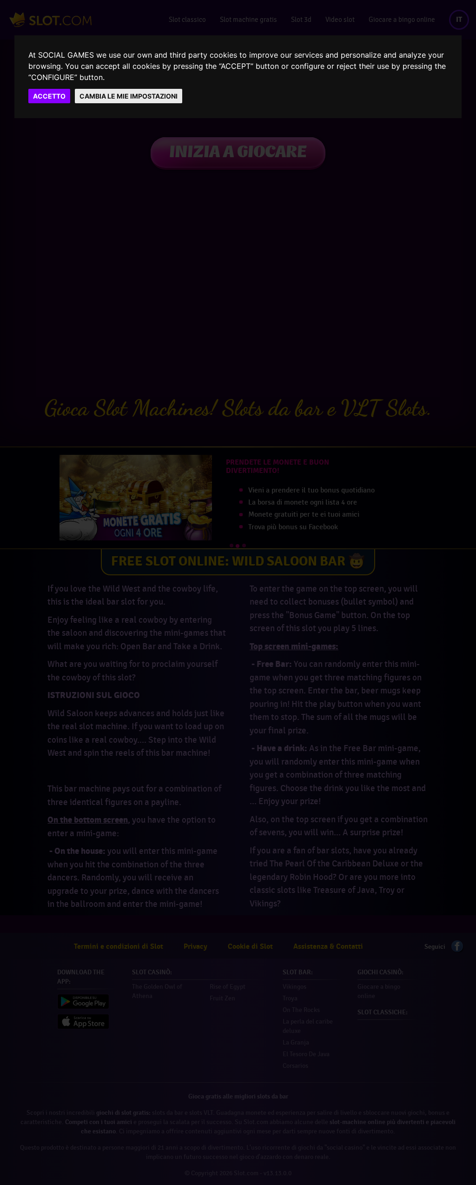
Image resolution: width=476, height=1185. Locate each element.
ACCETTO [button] (49, 96)
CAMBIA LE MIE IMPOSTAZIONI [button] (128, 96)
